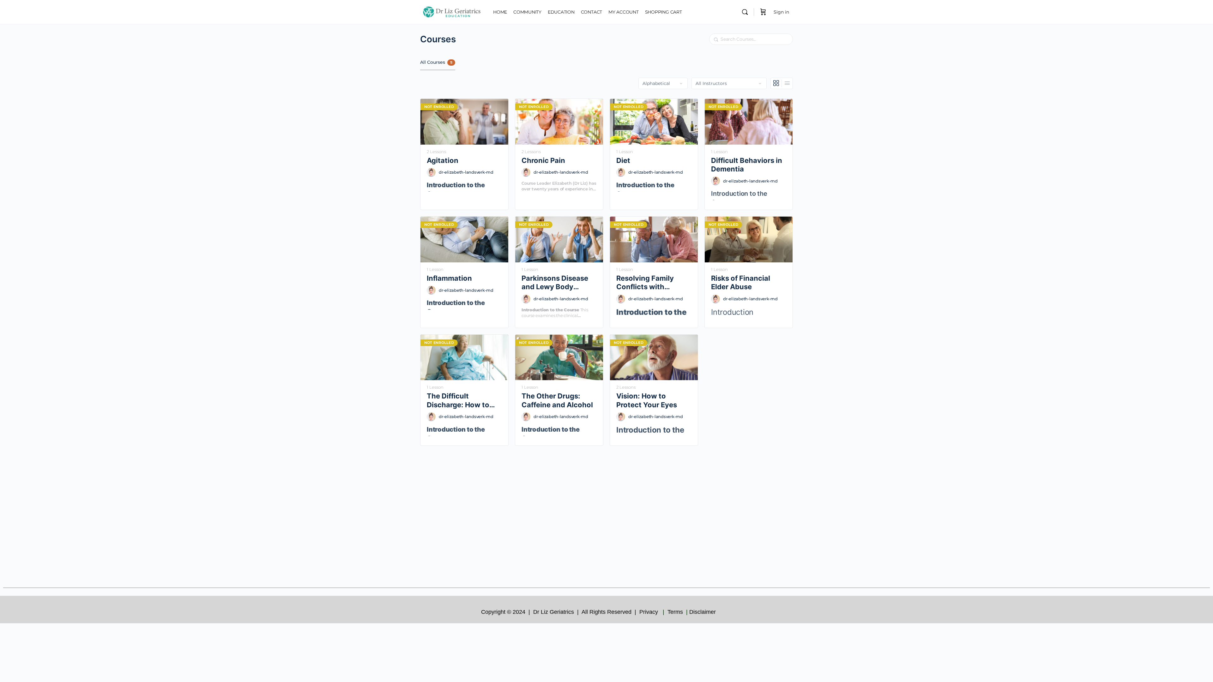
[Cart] (763, 12)
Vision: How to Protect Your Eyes (646, 400)
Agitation (442, 160)
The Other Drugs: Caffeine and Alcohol (557, 400)
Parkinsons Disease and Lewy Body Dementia (555, 282)
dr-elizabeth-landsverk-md (466, 172)
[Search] (745, 12)
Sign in (781, 12)
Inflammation (449, 278)
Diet (623, 160)
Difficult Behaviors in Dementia (746, 164)
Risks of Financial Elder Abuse (740, 282)
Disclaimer (703, 612)
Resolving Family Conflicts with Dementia (645, 282)
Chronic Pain (543, 160)
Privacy (649, 612)
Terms (676, 612)
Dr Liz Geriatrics (554, 612)
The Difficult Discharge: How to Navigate (458, 400)
